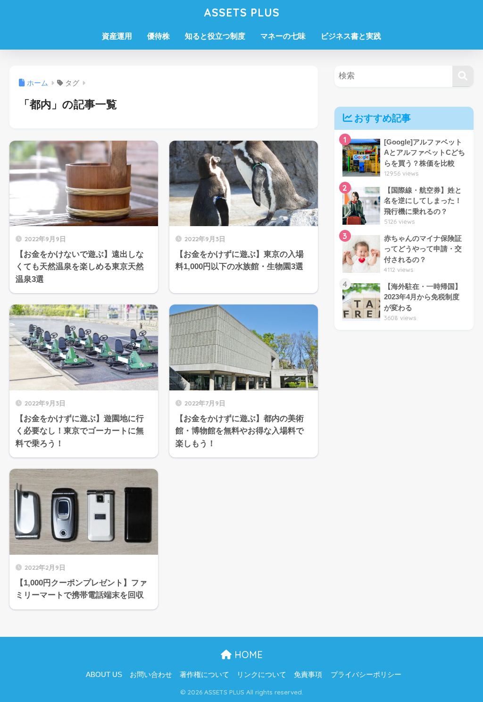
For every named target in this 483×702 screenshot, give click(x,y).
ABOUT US (104, 674)
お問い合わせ (151, 674)
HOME (247, 654)
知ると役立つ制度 (215, 36)
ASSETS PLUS (242, 12)
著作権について (204, 674)
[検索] (463, 76)
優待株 (158, 36)
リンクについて (261, 674)
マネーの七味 (283, 36)
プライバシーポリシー (366, 674)
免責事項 (308, 674)
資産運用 (117, 36)
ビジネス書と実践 (351, 36)
